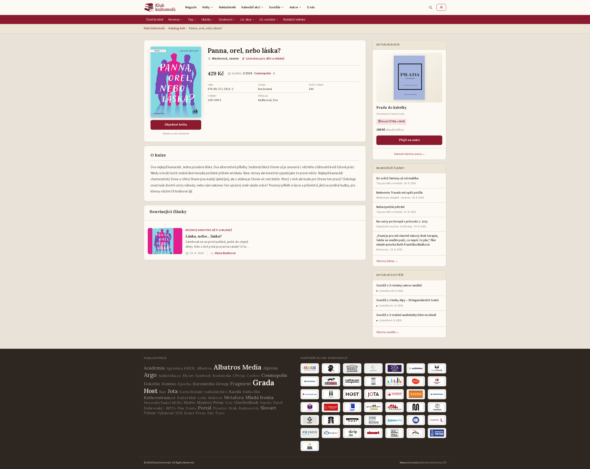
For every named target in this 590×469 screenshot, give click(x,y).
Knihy (206, 7)
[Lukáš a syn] (373, 407)
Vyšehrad (165, 413)
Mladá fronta (259, 397)
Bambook (203, 375)
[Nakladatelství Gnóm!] (310, 420)
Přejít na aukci (409, 140)
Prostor (220, 408)
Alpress (270, 368)
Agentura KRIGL (180, 368)
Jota (173, 391)
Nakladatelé (227, 7)
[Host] (352, 394)
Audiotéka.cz (169, 375)
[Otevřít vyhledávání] (430, 7)
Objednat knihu (176, 124)
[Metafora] (437, 407)
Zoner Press (195, 413)
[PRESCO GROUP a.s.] (310, 433)
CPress (239, 375)
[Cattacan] (352, 381)
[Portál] (437, 420)
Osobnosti (226, 20)
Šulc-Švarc (216, 413)
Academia (154, 368)
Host (150, 391)
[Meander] (416, 407)
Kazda (235, 391)
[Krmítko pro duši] (331, 407)
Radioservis (249, 408)
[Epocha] (437, 381)
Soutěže (274, 7)
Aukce (293, 7)
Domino (169, 383)
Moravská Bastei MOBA (163, 402)
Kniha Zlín (251, 391)
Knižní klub (186, 397)
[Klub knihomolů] (160, 7)
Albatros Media (237, 367)
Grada (263, 382)
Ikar (162, 391)
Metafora (234, 397)
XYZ (178, 413)
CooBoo (253, 375)
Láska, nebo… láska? (204, 236)
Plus (180, 408)
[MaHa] (394, 407)
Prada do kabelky (391, 107)
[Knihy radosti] (310, 407)
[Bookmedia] (310, 381)
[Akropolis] (352, 368)
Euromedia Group (211, 383)
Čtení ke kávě (154, 20)
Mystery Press (210, 402)
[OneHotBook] (373, 420)
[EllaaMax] (416, 381)
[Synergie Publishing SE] (416, 433)
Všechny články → (387, 261)
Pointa (191, 408)
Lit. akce (246, 20)
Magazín (191, 7)
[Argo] (394, 368)
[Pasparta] (394, 420)
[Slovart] (373, 433)
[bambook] (437, 368)
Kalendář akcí (250, 7)
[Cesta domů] (373, 381)
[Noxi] (352, 420)
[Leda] (352, 407)
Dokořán (152, 383)
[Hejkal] (331, 394)
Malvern (215, 397)
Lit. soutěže (267, 20)
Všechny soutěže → (387, 332)
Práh (233, 408)
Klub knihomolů (154, 28)
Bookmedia (221, 375)
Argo (150, 375)
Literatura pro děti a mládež (265, 58)
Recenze (174, 20)
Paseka (265, 402)
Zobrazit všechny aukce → (409, 154)
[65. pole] (331, 368)
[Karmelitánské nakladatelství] (394, 394)
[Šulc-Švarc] (394, 433)
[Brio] (331, 381)
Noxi (229, 402)
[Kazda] (416, 394)
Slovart (268, 408)
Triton (150, 412)
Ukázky (206, 20)
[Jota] (373, 394)
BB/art (188, 375)
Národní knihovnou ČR (433, 463)
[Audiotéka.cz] (416, 368)
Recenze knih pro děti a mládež (209, 230)
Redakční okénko (294, 20)
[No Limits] (331, 420)
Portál (204, 408)
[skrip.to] (352, 433)
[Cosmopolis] (394, 381)
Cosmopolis (262, 73)
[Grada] (310, 394)
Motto (189, 402)
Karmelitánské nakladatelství (203, 392)
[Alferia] (373, 368)
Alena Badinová (225, 253)
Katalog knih (176, 28)
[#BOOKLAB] (310, 368)
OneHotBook (246, 402)
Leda (202, 397)
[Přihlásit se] (441, 7)
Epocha (184, 384)
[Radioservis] (331, 433)
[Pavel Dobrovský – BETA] (416, 420)
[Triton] (437, 433)
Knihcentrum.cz (159, 397)
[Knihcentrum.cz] (437, 394)
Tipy (190, 20)
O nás (311, 7)
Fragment (240, 383)
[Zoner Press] (310, 446)
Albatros (204, 368)
